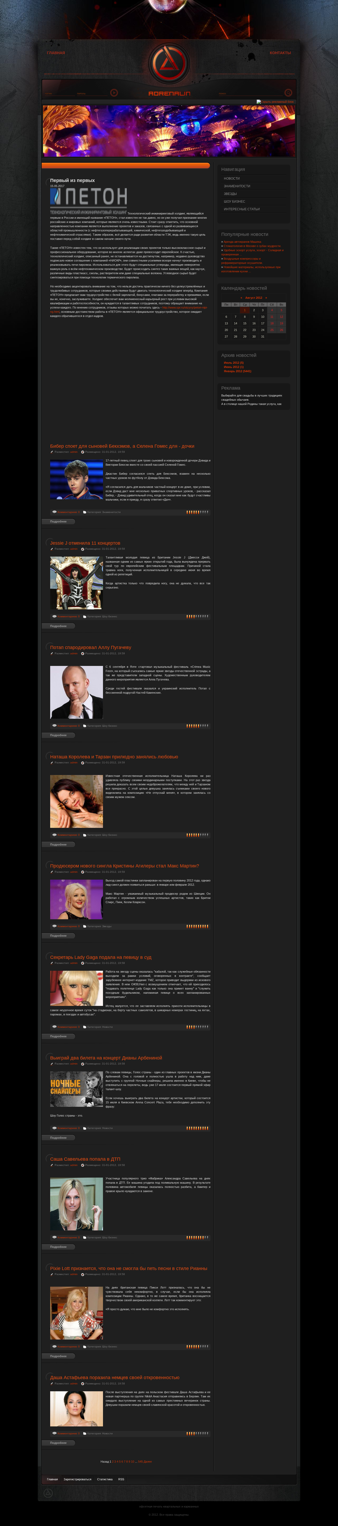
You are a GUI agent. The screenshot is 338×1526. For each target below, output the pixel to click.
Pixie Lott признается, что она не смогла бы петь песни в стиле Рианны (128, 1268)
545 (140, 1461)
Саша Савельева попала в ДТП (85, 1159)
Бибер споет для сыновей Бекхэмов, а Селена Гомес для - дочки (122, 446)
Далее (148, 1461)
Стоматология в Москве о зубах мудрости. (252, 246)
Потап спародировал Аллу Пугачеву (90, 647)
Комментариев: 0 (69, 512)
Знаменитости (237, 186)
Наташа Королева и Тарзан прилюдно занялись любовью (114, 756)
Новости (232, 178)
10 (132, 1461)
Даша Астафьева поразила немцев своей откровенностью (115, 1377)
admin (74, 451)
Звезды (230, 194)
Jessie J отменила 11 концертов (85, 543)
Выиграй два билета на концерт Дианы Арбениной (106, 1058)
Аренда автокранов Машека (242, 241)
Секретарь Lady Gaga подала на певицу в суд (101, 957)
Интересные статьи (242, 209)
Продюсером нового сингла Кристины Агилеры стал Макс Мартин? (124, 866)
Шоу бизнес (234, 201)
